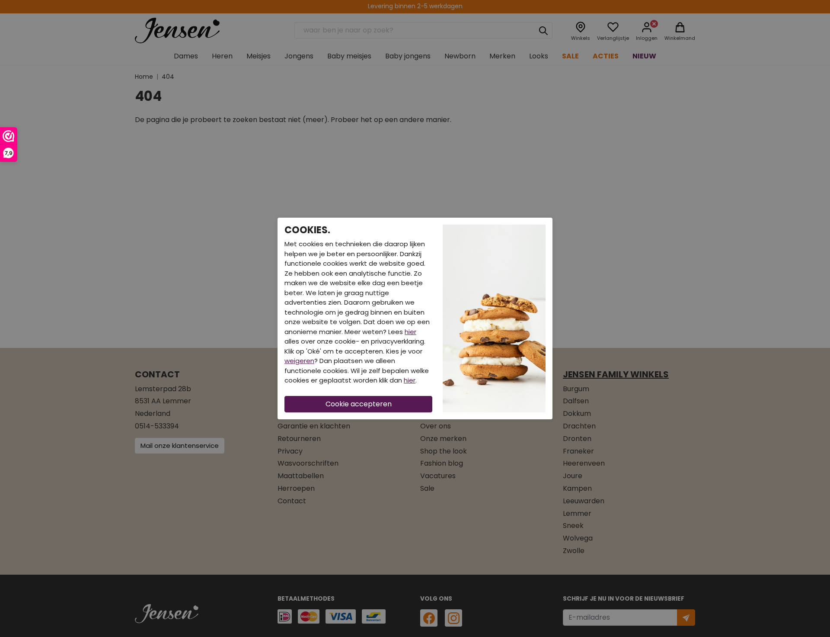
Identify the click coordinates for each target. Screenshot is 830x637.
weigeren (299, 360)
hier (410, 331)
